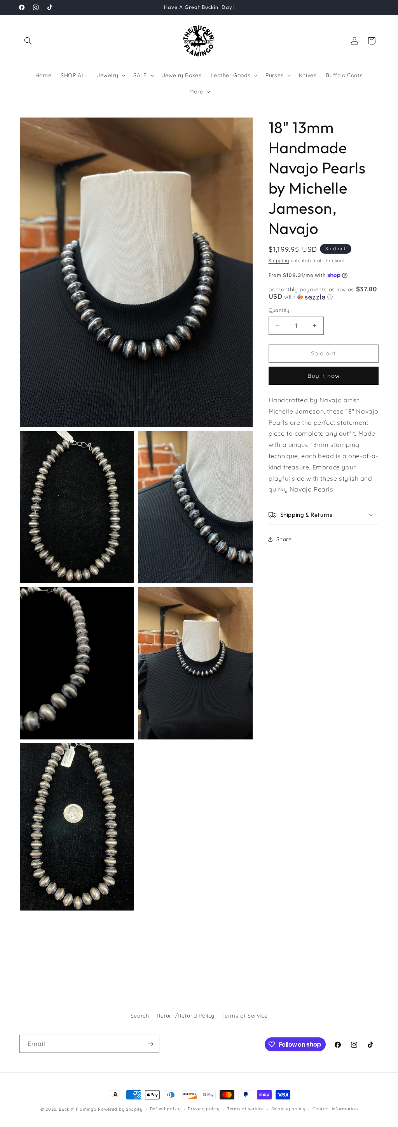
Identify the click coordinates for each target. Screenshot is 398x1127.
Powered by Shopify (120, 1109)
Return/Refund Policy (186, 1015)
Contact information (335, 1108)
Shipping (279, 260)
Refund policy (165, 1108)
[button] (28, 40)
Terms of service (245, 1108)
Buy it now (323, 375)
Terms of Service (245, 1015)
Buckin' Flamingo (77, 1109)
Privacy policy (204, 1108)
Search (140, 1015)
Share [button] (284, 539)
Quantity (279, 310)
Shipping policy (288, 1108)
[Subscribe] (150, 1044)
